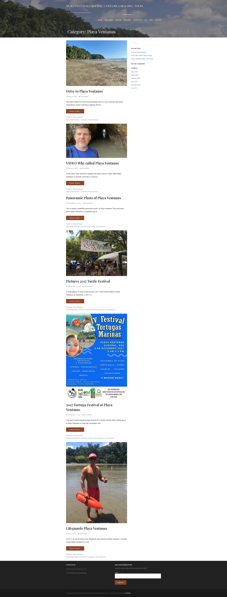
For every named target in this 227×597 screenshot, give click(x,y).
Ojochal (101, 310)
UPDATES (127, 20)
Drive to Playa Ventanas (84, 91)
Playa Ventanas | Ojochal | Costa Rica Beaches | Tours (105, 6)
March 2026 (135, 75)
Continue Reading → (75, 111)
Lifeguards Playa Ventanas (86, 528)
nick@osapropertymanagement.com (76, 569)
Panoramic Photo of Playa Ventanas (93, 197)
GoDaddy (128, 593)
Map (151, 20)
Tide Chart (109, 20)
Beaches (77, 120)
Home (100, 20)
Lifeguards (91, 557)
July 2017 (134, 88)
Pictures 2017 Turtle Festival (88, 281)
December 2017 (136, 85)
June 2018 (134, 81)
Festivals (96, 310)
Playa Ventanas (78, 117)
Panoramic (91, 226)
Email (117, 572)
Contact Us (137, 20)
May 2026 (134, 72)
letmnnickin (84, 96)
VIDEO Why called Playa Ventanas (92, 163)
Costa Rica (83, 120)
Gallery (158, 20)
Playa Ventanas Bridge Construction (142, 59)
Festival (90, 438)
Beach (76, 310)
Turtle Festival (109, 438)
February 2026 (135, 78)
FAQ (145, 20)
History (118, 20)
